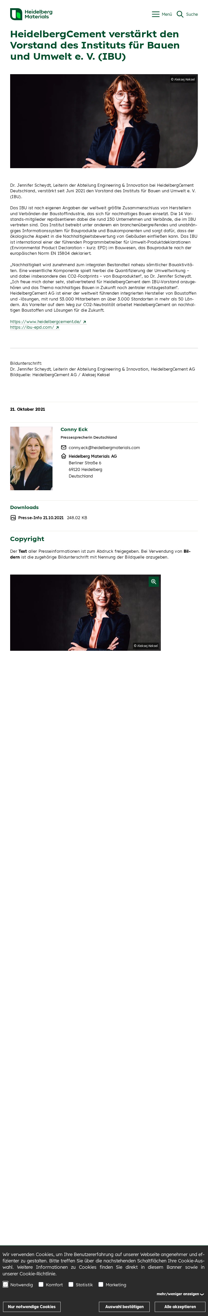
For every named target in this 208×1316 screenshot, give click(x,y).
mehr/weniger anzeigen (178, 1294)
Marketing (116, 1284)
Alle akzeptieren (180, 1306)
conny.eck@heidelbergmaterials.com (104, 447)
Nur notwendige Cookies (32, 1306)
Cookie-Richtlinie (37, 1274)
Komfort (54, 1284)
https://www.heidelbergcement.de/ (46, 321)
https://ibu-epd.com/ (33, 327)
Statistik (84, 1284)
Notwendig (21, 1284)
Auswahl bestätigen (124, 1306)
